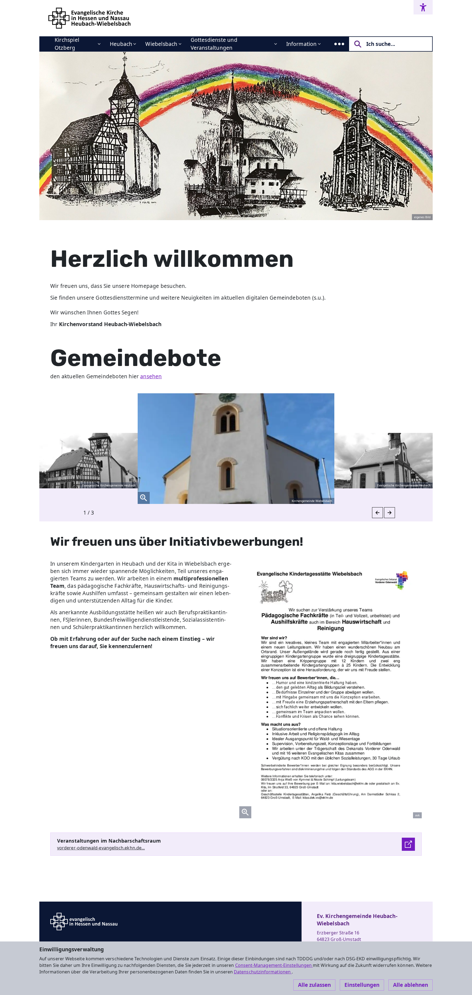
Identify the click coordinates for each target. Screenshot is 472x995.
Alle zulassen (314, 984)
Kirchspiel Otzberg (67, 43)
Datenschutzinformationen (263, 972)
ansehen (151, 376)
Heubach (121, 44)
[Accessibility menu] (423, 7)
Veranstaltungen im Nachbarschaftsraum (109, 840)
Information (301, 44)
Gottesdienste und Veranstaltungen (214, 43)
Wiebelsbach (161, 44)
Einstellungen (361, 984)
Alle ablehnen (410, 984)
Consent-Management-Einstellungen (274, 965)
